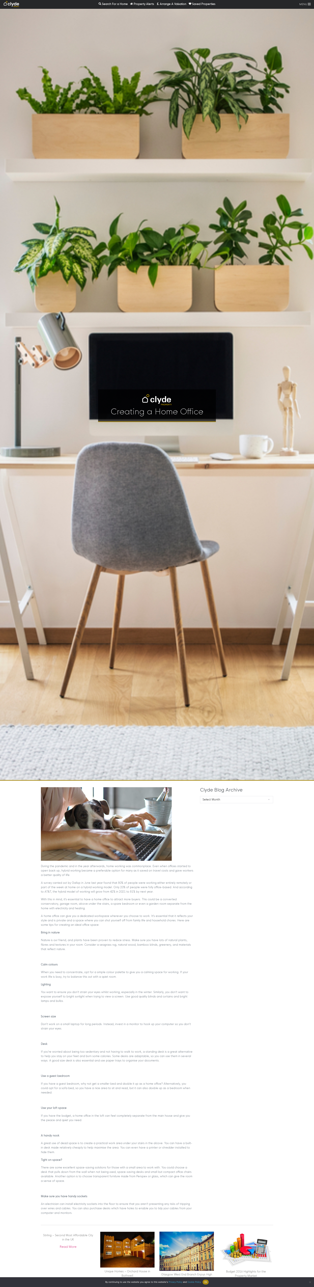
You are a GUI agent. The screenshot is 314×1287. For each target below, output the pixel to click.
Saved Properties (203, 4)
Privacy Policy (175, 1282)
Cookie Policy (194, 1282)
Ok (205, 1282)
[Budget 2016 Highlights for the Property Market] (246, 1249)
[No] (310, 1282)
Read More (68, 1247)
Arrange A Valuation (173, 4)
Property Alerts (144, 4)
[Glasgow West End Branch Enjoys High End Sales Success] (186, 1251)
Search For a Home (115, 4)
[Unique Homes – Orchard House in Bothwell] (127, 1249)
